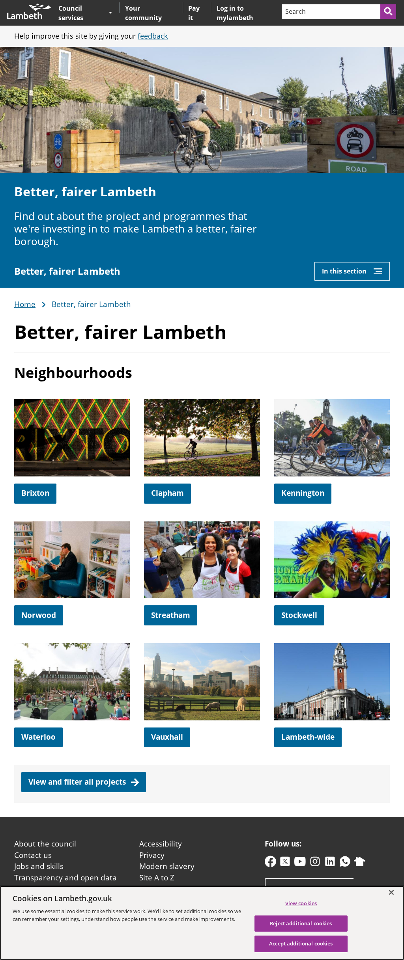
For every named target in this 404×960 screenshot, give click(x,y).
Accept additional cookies (301, 943)
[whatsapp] (345, 863)
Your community (143, 13)
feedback (153, 36)
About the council (45, 844)
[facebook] (270, 863)
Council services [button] (81, 13)
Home (25, 304)
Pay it (194, 13)
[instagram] (315, 863)
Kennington (302, 493)
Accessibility (160, 844)
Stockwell (299, 615)
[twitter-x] (285, 863)
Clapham (167, 493)
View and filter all (78, 782)
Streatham (170, 615)
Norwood (38, 615)
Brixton (35, 493)
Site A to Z (156, 878)
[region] (202, 923)
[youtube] (300, 863)
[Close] (391, 892)
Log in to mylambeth (235, 13)
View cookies (301, 903)
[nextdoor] (359, 863)
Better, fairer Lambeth (67, 271)
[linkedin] (330, 863)
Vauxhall (167, 737)
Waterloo (38, 737)
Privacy (152, 855)
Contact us (33, 855)
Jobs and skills (39, 866)
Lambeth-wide (308, 737)
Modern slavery (167, 866)
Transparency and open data (65, 878)
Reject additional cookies (301, 923)
